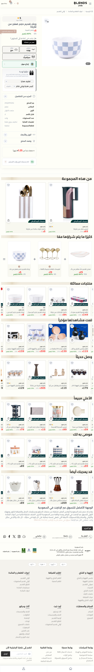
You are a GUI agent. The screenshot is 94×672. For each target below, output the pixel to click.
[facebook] (9, 537)
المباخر (90, 612)
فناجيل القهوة (88, 581)
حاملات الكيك (88, 594)
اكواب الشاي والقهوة (85, 600)
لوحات (27, 621)
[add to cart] (51, 221)
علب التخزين (25, 631)
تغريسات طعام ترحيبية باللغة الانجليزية (49, 269)
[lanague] (16, 3)
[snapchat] (24, 537)
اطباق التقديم (24, 584)
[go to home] (70, 669)
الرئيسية (88, 11)
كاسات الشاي (88, 591)
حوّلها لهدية (23, 72)
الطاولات (26, 615)
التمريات (90, 588)
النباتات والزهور (24, 634)
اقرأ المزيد (87, 528)
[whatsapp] (5, 537)
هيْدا (41, 564)
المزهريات (26, 627)
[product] (68, 202)
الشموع (90, 618)
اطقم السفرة (56, 581)
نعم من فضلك (29, 42)
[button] (90, 3)
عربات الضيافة (88, 597)
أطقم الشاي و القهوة (53, 578)
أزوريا (52, 564)
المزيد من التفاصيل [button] (23, 96)
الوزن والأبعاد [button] (25, 135)
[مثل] (51, 185)
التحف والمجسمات (54, 615)
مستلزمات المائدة (23, 588)
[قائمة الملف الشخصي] (23, 669)
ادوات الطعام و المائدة (75, 11)
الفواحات (90, 615)
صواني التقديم (88, 584)
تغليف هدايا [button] (25, 81)
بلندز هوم (85, 226)
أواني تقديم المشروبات (21, 581)
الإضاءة (26, 618)
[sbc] (29, 551)
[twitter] (14, 537)
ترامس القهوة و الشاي (85, 578)
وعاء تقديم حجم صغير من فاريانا (19, 269)
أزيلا (31, 564)
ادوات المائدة (24, 591)
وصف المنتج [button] (26, 141)
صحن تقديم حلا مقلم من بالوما (80, 269)
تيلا (63, 564)
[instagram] (19, 537)
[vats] (34, 551)
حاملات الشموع (23, 624)
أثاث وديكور (57, 612)
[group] (67, 41)
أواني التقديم (61, 11)
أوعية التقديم (56, 618)
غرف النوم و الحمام (22, 637)
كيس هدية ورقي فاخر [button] (24, 86)
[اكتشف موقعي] (5, 161)
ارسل (5, 654)
